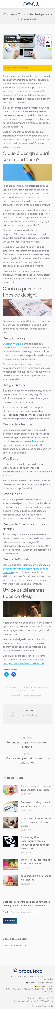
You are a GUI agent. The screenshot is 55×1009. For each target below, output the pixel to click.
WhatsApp (32, 998)
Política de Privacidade (42, 1006)
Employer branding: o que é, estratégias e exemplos (35, 804)
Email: (6, 912)
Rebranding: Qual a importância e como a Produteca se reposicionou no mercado (35, 843)
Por (21, 690)
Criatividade (10, 37)
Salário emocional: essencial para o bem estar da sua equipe (36, 822)
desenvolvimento (32, 441)
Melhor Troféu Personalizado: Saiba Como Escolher (36, 861)
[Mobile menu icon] (49, 4)
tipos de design (36, 695)
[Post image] (10, 790)
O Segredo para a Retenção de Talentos (36, 877)
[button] (27, 172)
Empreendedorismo (13, 41)
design (26, 695)
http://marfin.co (30, 715)
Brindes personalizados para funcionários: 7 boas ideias (36, 788)
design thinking (13, 343)
